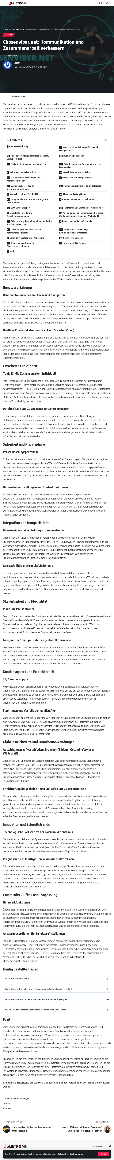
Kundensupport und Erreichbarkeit (78, 199)
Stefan (17, 62)
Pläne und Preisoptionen (75, 194)
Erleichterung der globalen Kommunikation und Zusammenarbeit (29, 223)
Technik (8, 35)
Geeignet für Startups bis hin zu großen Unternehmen (28, 201)
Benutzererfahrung (18, 146)
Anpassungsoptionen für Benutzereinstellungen (21, 244)
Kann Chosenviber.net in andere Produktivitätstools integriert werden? (38, 989)
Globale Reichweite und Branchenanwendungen (19, 214)
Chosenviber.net (79, 275)
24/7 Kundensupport (20, 207)
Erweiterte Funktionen (73, 155)
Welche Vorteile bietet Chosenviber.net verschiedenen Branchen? (36, 1010)
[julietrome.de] (18, 3)
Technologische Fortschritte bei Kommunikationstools (24, 231)
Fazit (12, 251)
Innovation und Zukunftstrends (77, 221)
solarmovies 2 (37, 886)
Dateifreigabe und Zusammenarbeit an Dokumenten (80, 165)
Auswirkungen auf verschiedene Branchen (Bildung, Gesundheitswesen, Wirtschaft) (81, 214)
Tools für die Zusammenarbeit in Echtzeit (30, 164)
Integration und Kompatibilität (77, 177)
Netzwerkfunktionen (73, 238)
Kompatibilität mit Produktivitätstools (82, 186)
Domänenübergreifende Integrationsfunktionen (20, 187)
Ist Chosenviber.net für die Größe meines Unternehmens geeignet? (36, 999)
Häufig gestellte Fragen (74, 243)
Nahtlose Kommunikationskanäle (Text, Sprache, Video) (28, 157)
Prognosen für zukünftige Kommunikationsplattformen (73, 231)
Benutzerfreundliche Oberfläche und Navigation (78, 149)
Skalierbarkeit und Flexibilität (24, 194)
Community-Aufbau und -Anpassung (27, 238)
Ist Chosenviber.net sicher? (17, 978)
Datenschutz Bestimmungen (71, 1154)
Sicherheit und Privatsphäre (23, 172)
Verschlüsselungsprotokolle (76, 172)
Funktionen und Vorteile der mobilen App (83, 207)
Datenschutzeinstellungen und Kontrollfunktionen (24, 179)
